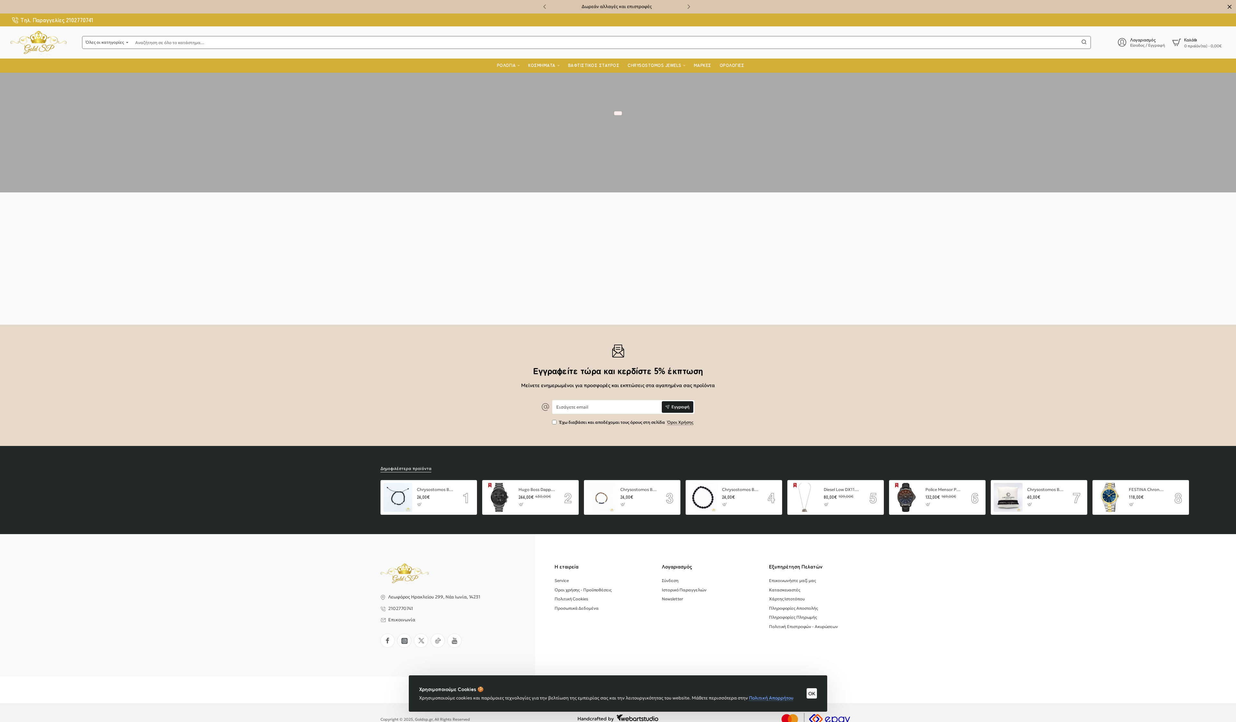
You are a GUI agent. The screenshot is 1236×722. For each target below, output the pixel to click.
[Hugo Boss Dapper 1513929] (499, 497)
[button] (544, 6)
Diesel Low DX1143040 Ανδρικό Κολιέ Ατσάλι (842, 489)
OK (811, 693)
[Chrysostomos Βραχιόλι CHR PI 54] (1008, 497)
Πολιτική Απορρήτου (771, 698)
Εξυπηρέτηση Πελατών (796, 566)
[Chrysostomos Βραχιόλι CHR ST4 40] (397, 497)
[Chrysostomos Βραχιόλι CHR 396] (702, 497)
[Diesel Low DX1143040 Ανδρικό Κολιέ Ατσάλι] (804, 497)
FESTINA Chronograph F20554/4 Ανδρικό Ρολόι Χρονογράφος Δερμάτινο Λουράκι (1147, 489)
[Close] (1229, 7)
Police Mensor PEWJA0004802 (943, 489)
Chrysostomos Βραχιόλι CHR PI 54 (1045, 489)
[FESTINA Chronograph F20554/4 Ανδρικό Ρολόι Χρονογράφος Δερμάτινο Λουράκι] (1109, 497)
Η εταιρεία (566, 566)
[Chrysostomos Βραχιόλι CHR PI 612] (601, 497)
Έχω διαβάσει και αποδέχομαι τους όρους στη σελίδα (625, 422)
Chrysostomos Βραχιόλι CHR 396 (740, 489)
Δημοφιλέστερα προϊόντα (405, 468)
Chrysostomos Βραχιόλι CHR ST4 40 (435, 489)
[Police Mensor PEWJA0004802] (906, 497)
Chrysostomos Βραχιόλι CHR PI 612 (638, 489)
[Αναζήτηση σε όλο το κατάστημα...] (1084, 42)
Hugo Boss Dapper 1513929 (537, 489)
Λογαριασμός (677, 566)
